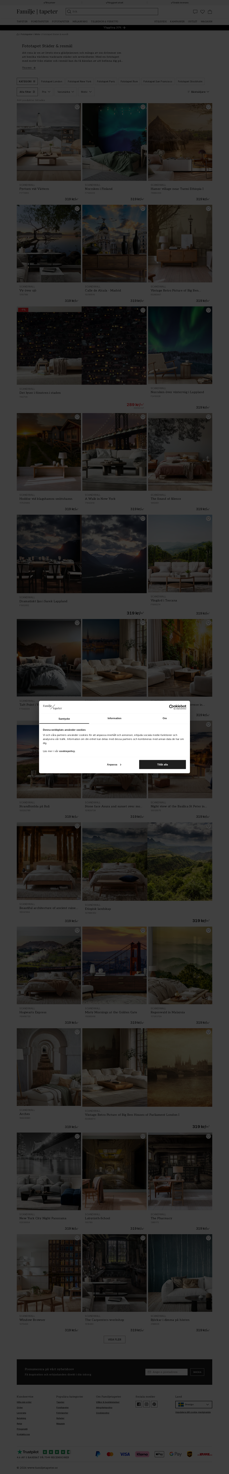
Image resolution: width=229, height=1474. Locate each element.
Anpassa (112, 764)
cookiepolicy (67, 751)
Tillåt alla (162, 764)
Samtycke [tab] (64, 718)
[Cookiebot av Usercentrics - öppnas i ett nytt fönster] (171, 707)
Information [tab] (114, 718)
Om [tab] (165, 718)
